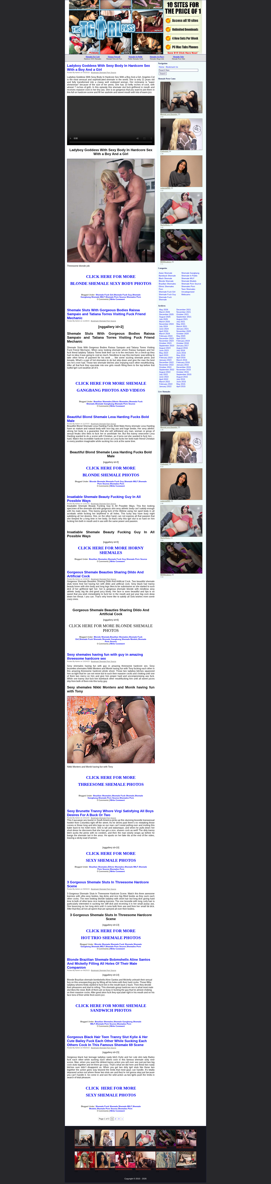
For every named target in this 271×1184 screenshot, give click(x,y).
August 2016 (182, 348)
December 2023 (166, 338)
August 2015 (182, 377)
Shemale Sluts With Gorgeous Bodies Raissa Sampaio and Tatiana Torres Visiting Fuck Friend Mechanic (106, 314)
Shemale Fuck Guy (123, 295)
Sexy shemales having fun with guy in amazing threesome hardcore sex (105, 656)
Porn (161, 289)
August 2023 (165, 348)
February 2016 (183, 362)
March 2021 (181, 326)
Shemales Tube (178, 57)
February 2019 (183, 341)
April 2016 (180, 357)
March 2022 (164, 381)
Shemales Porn (134, 297)
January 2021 (182, 329)
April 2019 (180, 338)
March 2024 (164, 333)
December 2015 (183, 367)
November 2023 (166, 341)
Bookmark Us (172, 67)
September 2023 (166, 345)
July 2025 (163, 319)
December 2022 (166, 362)
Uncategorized (187, 292)
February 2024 (165, 336)
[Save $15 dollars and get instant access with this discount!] (135, 53)
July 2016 (180, 350)
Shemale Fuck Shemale (90, 639)
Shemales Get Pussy (157, 57)
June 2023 (164, 350)
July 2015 (180, 379)
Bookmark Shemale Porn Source (103, 73)
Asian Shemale (165, 273)
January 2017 (182, 345)
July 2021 (180, 321)
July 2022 (163, 374)
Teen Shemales (188, 289)
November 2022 (166, 365)
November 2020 (183, 331)
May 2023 (163, 353)
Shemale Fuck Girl (104, 295)
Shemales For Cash (93, 57)
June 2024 (164, 329)
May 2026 (163, 309)
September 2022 (166, 369)
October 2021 (182, 314)
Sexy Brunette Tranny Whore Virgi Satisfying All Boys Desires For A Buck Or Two (110, 813)
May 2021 (180, 324)
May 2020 (180, 336)
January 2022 (165, 386)
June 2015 (181, 381)
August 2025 (165, 317)
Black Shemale (165, 278)
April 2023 (163, 355)
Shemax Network (114, 57)
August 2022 (165, 372)
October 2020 (182, 333)
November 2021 (183, 312)
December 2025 (166, 314)
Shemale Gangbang (104, 404)
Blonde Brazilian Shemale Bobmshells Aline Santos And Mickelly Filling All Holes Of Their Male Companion (108, 963)
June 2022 (164, 377)
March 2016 (181, 360)
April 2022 (163, 379)
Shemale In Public (189, 276)
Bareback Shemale (167, 276)
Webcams (185, 294)
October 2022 (165, 367)
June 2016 (181, 353)
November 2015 (183, 369)
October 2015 (182, 372)
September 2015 (183, 374)
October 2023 (165, 343)
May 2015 (180, 384)
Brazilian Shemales (103, 401)
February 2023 (165, 357)
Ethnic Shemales (120, 401)
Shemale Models (129, 639)
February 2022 (165, 384)
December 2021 (183, 309)
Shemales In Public (135, 57)
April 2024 (163, 331)
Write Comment (117, 299)
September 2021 (183, 317)
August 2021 (182, 319)
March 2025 (164, 321)
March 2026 (164, 312)
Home (161, 67)
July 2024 (163, 326)
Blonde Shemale (97, 481)
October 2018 (182, 343)
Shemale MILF (98, 297)
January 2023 (165, 360)
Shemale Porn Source (115, 297)
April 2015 (180, 386)
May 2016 (180, 355)
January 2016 (182, 365)
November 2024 (166, 324)
